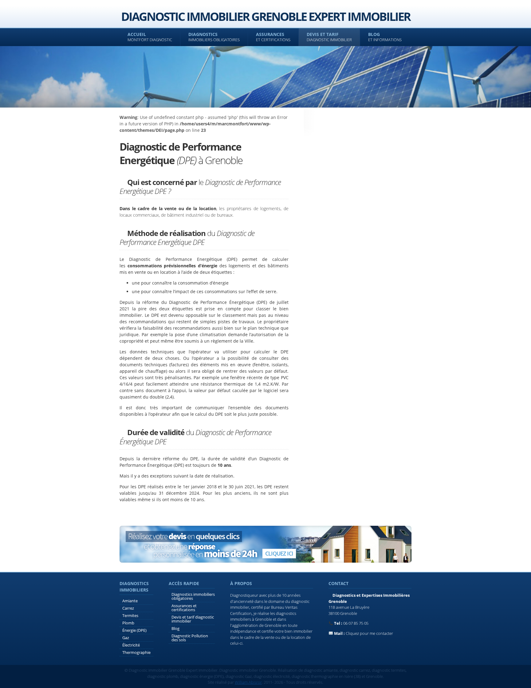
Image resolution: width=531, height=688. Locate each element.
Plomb (128, 623)
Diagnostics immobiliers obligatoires (193, 596)
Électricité (131, 645)
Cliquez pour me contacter (369, 633)
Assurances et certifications (184, 607)
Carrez (128, 608)
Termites (130, 615)
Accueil (150, 36)
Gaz (125, 637)
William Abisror (248, 682)
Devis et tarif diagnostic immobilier (192, 619)
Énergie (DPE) (134, 630)
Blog (385, 36)
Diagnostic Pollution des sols (189, 638)
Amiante (130, 600)
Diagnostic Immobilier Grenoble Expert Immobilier (265, 16)
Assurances (273, 36)
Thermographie (136, 652)
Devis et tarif (329, 36)
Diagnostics (214, 36)
